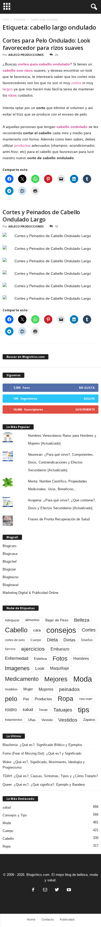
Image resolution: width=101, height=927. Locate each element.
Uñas (32, 720)
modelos (11, 689)
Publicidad (67, 919)
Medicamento (22, 679)
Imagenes (17, 668)
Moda (82, 679)
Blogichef (10, 561)
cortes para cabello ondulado (44, 64)
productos (22, 145)
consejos (61, 630)
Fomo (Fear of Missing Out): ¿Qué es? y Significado (42, 753)
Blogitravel (10, 585)
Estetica (40, 658)
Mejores (56, 679)
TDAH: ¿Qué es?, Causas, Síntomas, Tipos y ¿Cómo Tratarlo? (50, 776)
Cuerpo (36, 640)
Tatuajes (62, 710)
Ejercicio (10, 648)
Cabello (16, 630)
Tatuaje (43, 709)
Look (39, 668)
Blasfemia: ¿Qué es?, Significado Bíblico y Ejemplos (42, 745)
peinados (69, 689)
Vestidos (67, 720)
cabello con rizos (18, 70)
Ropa (65, 698)
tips (83, 710)
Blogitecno (10, 577)
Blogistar (9, 569)
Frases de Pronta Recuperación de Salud (59, 519)
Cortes (89, 630)
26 (56, 55)
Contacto (47, 919)
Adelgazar (12, 620)
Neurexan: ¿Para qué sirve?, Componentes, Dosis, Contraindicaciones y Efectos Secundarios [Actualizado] (61, 462)
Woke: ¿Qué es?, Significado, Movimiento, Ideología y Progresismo (44, 764)
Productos (43, 699)
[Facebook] (33, 890)
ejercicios (33, 649)
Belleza (81, 620)
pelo (11, 698)
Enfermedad (16, 658)
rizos (12, 95)
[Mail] (45, 890)
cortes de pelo (15, 640)
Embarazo (60, 649)
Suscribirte (85, 409)
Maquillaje (59, 668)
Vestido (47, 720)
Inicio (6, 19)
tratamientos (13, 720)
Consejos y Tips (15, 815)
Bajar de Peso (56, 620)
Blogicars (10, 546)
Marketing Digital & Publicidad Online (30, 593)
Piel (26, 699)
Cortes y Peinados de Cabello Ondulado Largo (41, 215)
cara (37, 630)
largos (8, 89)
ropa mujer (85, 698)
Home (31, 919)
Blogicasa (10, 554)
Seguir (89, 398)
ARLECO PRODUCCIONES (26, 55)
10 (56, 226)
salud (28, 709)
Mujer (28, 689)
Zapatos (89, 720)
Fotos (60, 658)
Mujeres (46, 689)
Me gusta (87, 387)
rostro (11, 709)
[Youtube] (68, 890)
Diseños (87, 640)
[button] (93, 7)
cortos (76, 83)
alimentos (32, 620)
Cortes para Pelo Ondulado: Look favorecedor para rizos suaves (46, 43)
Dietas (69, 640)
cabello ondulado (72, 127)
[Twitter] (57, 890)
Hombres (81, 658)
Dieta (52, 639)
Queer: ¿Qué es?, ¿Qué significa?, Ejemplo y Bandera (44, 785)
